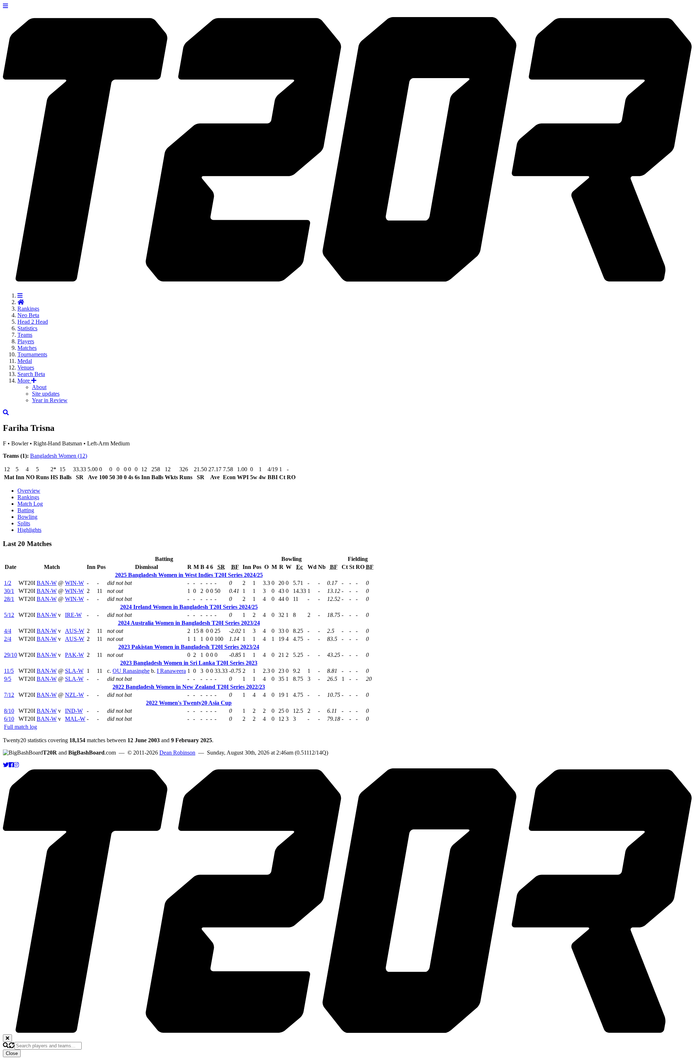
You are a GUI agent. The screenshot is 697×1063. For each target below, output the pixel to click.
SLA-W (74, 671)
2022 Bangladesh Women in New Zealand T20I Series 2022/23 (189, 687)
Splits (23, 523)
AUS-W (74, 631)
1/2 (7, 583)
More (24, 380)
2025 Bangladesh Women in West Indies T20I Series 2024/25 (189, 575)
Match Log (30, 504)
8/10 (9, 711)
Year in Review (50, 400)
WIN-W (74, 583)
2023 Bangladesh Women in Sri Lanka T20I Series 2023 (188, 663)
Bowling (27, 517)
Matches (27, 348)
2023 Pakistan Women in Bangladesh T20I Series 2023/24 (188, 647)
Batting (25, 510)
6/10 (9, 719)
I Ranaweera (171, 671)
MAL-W (75, 719)
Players (25, 341)
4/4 (7, 631)
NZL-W (74, 695)
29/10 (10, 655)
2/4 (7, 639)
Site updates (46, 394)
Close (12, 1053)
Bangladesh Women (58, 456)
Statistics (27, 328)
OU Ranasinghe (131, 671)
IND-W (74, 711)
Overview (28, 491)
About (39, 387)
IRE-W (73, 615)
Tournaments (32, 354)
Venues (25, 367)
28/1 (9, 599)
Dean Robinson (177, 752)
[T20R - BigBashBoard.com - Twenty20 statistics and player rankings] (348, 277)
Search (31, 374)
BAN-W (47, 583)
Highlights (29, 530)
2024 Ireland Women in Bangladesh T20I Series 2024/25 (189, 607)
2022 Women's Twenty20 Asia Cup (189, 703)
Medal (24, 361)
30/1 (9, 591)
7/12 (9, 695)
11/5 (9, 671)
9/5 (7, 679)
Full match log (20, 727)
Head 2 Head (32, 322)
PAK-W (74, 655)
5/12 (9, 615)
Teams (24, 335)
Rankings (28, 309)
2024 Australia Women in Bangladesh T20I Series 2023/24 (189, 623)
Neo (28, 315)
